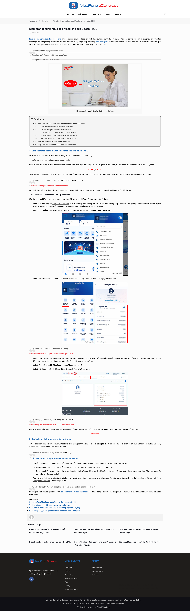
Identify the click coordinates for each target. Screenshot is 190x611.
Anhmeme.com (124, 588)
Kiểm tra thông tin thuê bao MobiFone (45, 39)
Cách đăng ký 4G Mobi (40, 419)
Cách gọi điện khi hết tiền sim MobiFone (47, 60)
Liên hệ (67, 571)
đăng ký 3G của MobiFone (150, 478)
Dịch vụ (67, 586)
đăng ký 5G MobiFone (60, 204)
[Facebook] (31, 579)
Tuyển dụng (69, 575)
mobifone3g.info (102, 42)
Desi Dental (129, 585)
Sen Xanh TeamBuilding (142, 585)
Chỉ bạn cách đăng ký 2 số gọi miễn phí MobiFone (49, 505)
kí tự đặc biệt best (131, 591)
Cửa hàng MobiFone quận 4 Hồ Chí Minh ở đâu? (139, 542)
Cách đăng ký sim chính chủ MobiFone (47, 180)
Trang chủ (33, 21)
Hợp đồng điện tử (98, 568)
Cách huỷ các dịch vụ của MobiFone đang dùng (50, 348)
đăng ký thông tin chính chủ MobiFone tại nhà (80, 467)
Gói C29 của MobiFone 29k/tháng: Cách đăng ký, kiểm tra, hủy (54, 508)
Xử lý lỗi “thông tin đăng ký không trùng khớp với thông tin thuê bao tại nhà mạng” (63, 487)
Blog (66, 582)
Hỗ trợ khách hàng (71, 589)
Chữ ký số (95, 575)
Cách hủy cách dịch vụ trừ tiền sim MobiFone (49, 55)
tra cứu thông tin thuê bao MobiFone (75, 492)
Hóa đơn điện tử (97, 571)
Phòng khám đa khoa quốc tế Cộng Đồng (145, 588)
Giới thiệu (68, 568)
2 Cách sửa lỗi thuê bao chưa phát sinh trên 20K (50, 542)
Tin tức (45, 21)
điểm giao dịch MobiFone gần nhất (102, 471)
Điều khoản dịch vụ (71, 578)
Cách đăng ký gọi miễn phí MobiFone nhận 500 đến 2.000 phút (54, 511)
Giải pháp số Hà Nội (133, 600)
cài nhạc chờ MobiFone (41, 481)
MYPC (153, 585)
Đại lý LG (121, 591)
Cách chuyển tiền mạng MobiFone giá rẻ (47, 51)
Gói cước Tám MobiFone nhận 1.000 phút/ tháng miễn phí (52, 502)
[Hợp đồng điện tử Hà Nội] (93, 5)
